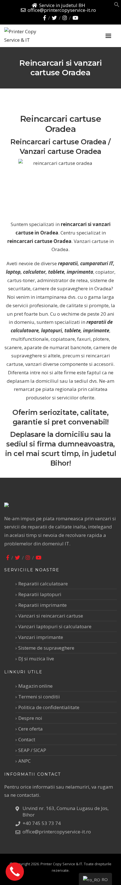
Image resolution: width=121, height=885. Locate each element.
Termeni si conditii (39, 696)
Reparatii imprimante (42, 605)
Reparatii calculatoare (43, 583)
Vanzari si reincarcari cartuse (50, 615)
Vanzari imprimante (40, 637)
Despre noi (30, 718)
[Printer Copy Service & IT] (33, 35)
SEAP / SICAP (32, 750)
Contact (26, 739)
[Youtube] (75, 17)
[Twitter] (54, 17)
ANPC (24, 761)
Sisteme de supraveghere (46, 648)
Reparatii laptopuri (39, 594)
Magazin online (35, 686)
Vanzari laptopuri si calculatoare (54, 626)
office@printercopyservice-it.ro (62, 10)
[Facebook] (44, 17)
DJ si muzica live (36, 658)
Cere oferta (30, 728)
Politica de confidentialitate (48, 707)
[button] (117, 5)
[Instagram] (64, 17)
